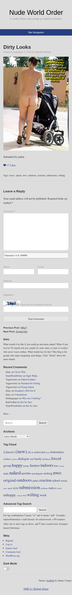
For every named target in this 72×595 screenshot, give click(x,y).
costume (14, 459)
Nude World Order (36, 12)
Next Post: (15, 331)
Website (7, 281)
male (6, 473)
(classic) (9, 452)
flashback (47, 459)
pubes (35, 480)
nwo (25, 175)
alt (29, 452)
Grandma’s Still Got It (24, 390)
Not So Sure (26, 402)
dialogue (23, 458)
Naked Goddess (28, 379)
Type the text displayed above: (36, 304)
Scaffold (50, 580)
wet (24, 495)
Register (9, 540)
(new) (12, 175)
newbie (26, 473)
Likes (11, 165)
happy (17, 465)
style (15, 488)
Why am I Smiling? (31, 398)
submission (52, 175)
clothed (6, 459)
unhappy (9, 494)
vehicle (19, 495)
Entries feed (11, 548)
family (38, 459)
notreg (48, 473)
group (7, 465)
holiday (26, 465)
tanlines (44, 488)
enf (31, 459)
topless (53, 488)
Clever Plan (19, 371)
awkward (39, 452)
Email (41, 266)
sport (10, 488)
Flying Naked (27, 387)
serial (64, 480)
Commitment (20, 394)
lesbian (61, 466)
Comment (9, 211)
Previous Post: (15, 327)
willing (61, 175)
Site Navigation (36, 32)
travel (59, 488)
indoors (46, 465)
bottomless (57, 452)
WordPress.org (13, 555)
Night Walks (32, 375)
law (56, 466)
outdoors (32, 175)
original (9, 480)
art (32, 452)
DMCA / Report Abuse (36, 588)
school (56, 480)
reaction (41, 175)
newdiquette (37, 473)
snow (5, 488)
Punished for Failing (30, 383)
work (43, 495)
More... (6, 413)
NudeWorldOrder (43, 51)
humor (35, 465)
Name (6, 266)
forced (56, 458)
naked (18, 175)
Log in (9, 544)
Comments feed (13, 551)
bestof (48, 452)
